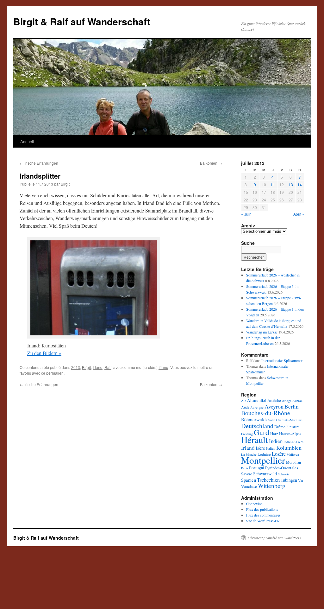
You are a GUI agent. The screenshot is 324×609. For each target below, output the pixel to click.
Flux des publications (262, 509)
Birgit (65, 184)
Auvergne (257, 407)
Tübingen (289, 480)
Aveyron (274, 406)
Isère (260, 448)
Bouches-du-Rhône (265, 413)
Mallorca (293, 454)
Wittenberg (271, 486)
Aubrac (297, 400)
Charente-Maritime (289, 420)
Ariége (286, 400)
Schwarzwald (265, 474)
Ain (243, 400)
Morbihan (293, 462)
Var (300, 480)
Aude (245, 406)
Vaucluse (249, 486)
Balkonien (211, 163)
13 (291, 184)
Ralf (107, 367)
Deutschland (257, 425)
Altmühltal (256, 400)
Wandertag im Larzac (261, 331)
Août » (298, 214)
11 (273, 184)
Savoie (246, 474)
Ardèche (274, 400)
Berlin (291, 406)
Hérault (254, 440)
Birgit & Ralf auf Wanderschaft (81, 21)
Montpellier (263, 460)
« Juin (246, 214)
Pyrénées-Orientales (281, 468)
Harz (274, 433)
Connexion (254, 503)
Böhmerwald (253, 419)
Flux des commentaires (263, 514)
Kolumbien (289, 447)
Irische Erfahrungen (39, 163)
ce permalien (52, 373)
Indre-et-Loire (293, 442)
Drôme (279, 426)
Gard (261, 432)
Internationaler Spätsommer (281, 360)
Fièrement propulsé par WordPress (274, 537)
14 (299, 184)
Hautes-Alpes (290, 433)
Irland (98, 367)
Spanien (248, 480)
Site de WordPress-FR (263, 520)
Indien (276, 441)
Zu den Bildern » (44, 353)
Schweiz (284, 474)
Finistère (292, 426)
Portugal (256, 468)
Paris (244, 468)
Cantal (270, 420)
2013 (75, 367)
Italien (270, 448)
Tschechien (268, 479)
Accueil (27, 141)
